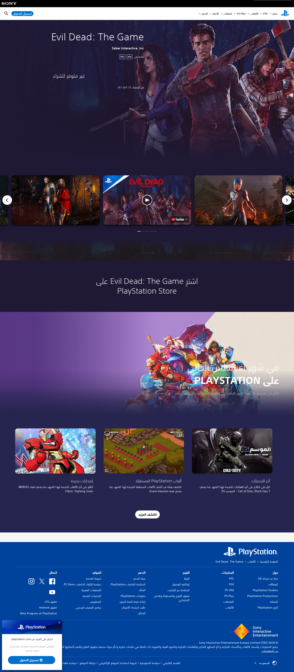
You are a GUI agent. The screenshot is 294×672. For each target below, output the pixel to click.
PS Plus (241, 13)
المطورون (95, 602)
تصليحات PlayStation (133, 596)
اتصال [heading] (53, 573)
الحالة (142, 590)
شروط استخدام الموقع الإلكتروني (118, 663)
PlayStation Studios (265, 590)
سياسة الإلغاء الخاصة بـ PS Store (82, 584)
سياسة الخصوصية (150, 663)
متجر (275, 13)
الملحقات (228, 602)
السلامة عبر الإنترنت (179, 590)
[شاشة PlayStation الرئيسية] (285, 13)
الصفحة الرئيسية (269, 561)
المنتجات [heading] (228, 573)
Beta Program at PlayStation (38, 613)
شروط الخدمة (93, 578)
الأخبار (216, 13)
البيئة (187, 578)
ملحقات (228, 13)
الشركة (274, 602)
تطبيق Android (48, 607)
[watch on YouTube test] (179, 219)
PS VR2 (229, 590)
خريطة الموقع (88, 663)
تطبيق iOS (51, 602)
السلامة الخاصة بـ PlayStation (128, 584)
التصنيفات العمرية (91, 590)
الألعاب (254, 13)
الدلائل (141, 613)
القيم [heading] (186, 573)
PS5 (231, 578)
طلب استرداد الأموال (133, 607)
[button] (147, 200)
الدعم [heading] (141, 573)
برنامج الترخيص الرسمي (88, 607)
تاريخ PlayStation (268, 607)
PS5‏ (265, 13)
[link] (55, 462)
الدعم (205, 13)
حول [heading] (275, 573)
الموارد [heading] (96, 573)
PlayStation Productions (262, 596)
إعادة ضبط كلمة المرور (132, 602)
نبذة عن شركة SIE (268, 578)
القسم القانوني (171, 663)
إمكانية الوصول (181, 584)
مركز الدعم (139, 578)
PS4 (231, 584)
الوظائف (273, 584)
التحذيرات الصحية (92, 596)
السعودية (264, 663)
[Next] (287, 200)
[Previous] (7, 200)
